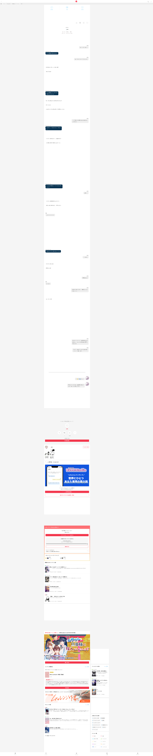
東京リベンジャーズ (96, 727)
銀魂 (102, 720)
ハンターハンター (96, 722)
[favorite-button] (83, 22)
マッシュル (95, 729)
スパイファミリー (96, 725)
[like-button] (87, 22)
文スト (104, 727)
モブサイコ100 (95, 718)
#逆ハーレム (51, 632)
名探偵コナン (104, 725)
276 (67, 32)
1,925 (64, 32)
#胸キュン (56, 632)
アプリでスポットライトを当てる (67, 535)
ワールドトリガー (96, 720)
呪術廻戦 (102, 718)
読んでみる (67, 662)
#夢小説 (46, 632)
